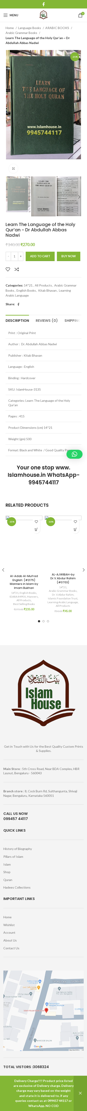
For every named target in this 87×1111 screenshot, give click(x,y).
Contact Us (11, 948)
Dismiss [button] (80, 1093)
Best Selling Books (24, 604)
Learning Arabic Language (63, 602)
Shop (6, 872)
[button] (36, 530)
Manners (32, 596)
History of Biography (17, 849)
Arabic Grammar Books (22, 33)
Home (10, 28)
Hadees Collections (17, 887)
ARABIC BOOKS (57, 28)
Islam (7, 864)
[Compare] (16, 269)
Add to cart (40, 256)
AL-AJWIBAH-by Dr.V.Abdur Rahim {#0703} (63, 578)
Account (9, 932)
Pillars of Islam (13, 856)
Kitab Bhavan (47, 290)
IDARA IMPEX (18, 596)
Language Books (30, 28)
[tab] (17, 320)
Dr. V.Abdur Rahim (63, 594)
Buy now (68, 256)
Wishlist (9, 925)
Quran (7, 880)
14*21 (28, 285)
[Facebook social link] (43, 4)
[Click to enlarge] (13, 168)
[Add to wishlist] (8, 269)
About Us (10, 940)
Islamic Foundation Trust (62, 598)
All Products (43, 285)
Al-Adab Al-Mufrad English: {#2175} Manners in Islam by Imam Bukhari (24, 582)
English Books (26, 290)
